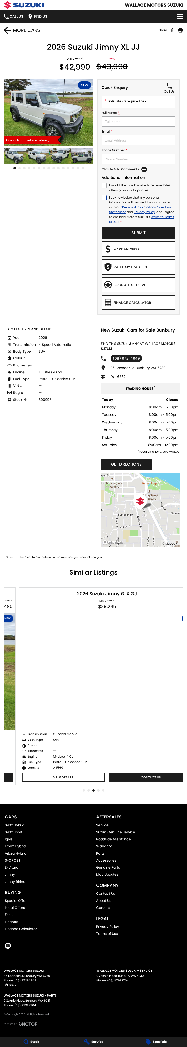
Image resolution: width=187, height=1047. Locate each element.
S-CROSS (12, 860)
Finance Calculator (21, 928)
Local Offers (15, 907)
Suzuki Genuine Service (115, 832)
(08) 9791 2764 (118, 980)
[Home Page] (24, 5)
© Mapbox (169, 543)
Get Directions (126, 464)
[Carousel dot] (14, 168)
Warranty (104, 846)
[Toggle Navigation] (180, 16)
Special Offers (16, 900)
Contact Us (137, 777)
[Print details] (180, 30)
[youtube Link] (8, 946)
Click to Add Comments (120, 169)
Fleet (9, 914)
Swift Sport (13, 832)
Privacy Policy (144, 212)
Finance (11, 921)
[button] (49, 112)
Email (107, 131)
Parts (100, 853)
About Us (103, 900)
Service (102, 825)
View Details (49, 777)
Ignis (8, 839)
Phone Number (114, 150)
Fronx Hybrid (15, 846)
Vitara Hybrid (15, 853)
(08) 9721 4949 (126, 358)
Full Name (111, 112)
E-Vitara (11, 867)
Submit (138, 233)
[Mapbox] (114, 542)
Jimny (10, 874)
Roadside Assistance (113, 839)
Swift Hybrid (14, 825)
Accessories (106, 860)
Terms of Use (107, 933)
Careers (103, 907)
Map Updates (107, 874)
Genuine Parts (108, 867)
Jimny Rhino (15, 881)
